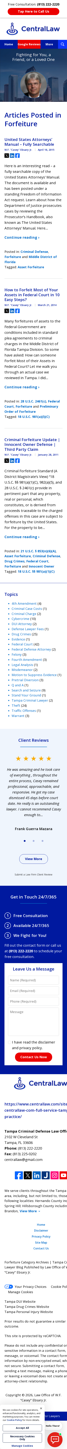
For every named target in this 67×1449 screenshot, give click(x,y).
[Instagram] (55, 1175)
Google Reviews (29, 44)
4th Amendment (24, 603)
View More (33, 859)
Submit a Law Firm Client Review (33, 874)
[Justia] (46, 1175)
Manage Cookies (20, 1292)
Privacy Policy (41, 1236)
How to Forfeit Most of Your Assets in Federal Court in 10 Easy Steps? (32, 294)
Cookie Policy (14, 1420)
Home (8, 44)
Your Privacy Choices (30, 1286)
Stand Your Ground (26, 695)
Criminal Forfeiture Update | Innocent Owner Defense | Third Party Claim (32, 444)
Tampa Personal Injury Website (28, 1312)
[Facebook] (19, 1175)
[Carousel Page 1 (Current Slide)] (24, 840)
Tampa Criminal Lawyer (30, 700)
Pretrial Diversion (25, 680)
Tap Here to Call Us (33, 11)
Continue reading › (21, 237)
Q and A (18, 685)
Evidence (18, 639)
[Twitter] (28, 1175)
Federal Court (37, 561)
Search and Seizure (26, 690)
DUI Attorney (22, 624)
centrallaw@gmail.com (23, 1159)
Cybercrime (20, 619)
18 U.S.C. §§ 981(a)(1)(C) (36, 571)
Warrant (18, 716)
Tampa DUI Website (20, 1301)
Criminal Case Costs (27, 608)
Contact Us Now (33, 1057)
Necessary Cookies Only (22, 1438)
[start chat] (55, 1439)
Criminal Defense (34, 251)
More (49, 44)
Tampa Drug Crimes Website (26, 1307)
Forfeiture (12, 257)
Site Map (41, 1242)
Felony (17, 654)
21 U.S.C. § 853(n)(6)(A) (38, 551)
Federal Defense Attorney (31, 649)
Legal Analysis (22, 665)
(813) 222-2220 (30, 1148)
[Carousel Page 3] (42, 840)
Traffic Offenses (24, 710)
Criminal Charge (24, 614)
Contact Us (41, 1248)
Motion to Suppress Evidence (34, 675)
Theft (16, 705)
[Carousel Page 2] (33, 840)
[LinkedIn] (37, 1175)
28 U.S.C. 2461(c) (33, 401)
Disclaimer (41, 1230)
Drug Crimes (14, 561)
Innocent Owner (41, 566)
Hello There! (53, 1425)
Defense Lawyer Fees (28, 629)
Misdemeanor (22, 670)
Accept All (22, 1428)
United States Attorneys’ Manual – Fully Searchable (29, 142)
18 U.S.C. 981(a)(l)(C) (33, 417)
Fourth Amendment (27, 659)
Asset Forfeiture (31, 267)
